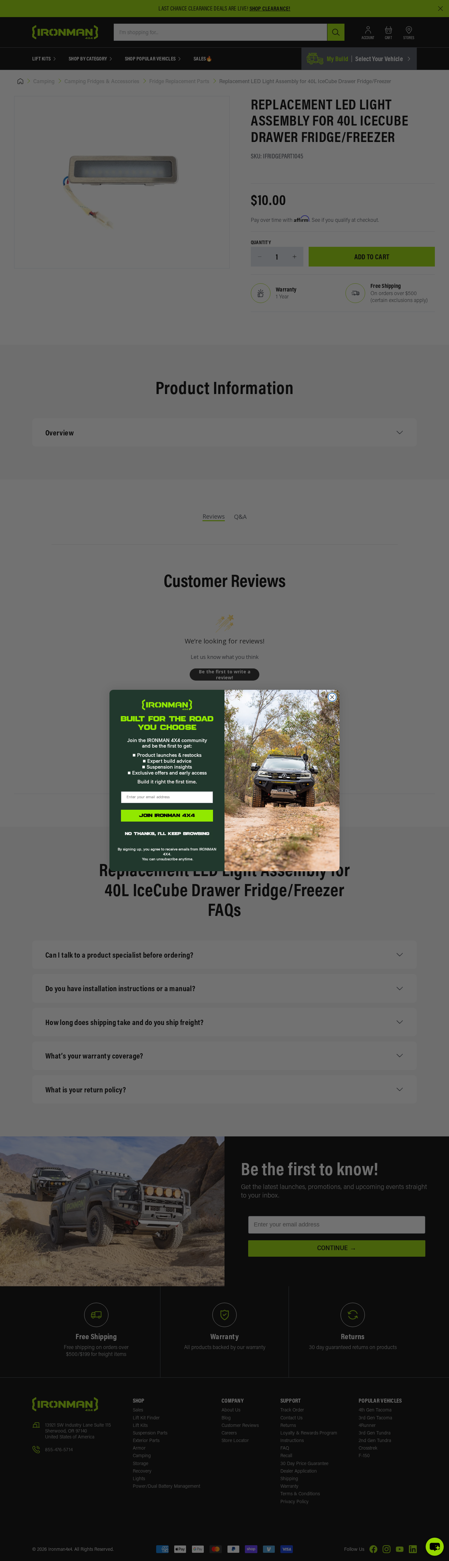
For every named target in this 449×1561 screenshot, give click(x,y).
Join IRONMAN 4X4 (167, 815)
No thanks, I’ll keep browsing (167, 834)
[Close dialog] (332, 697)
